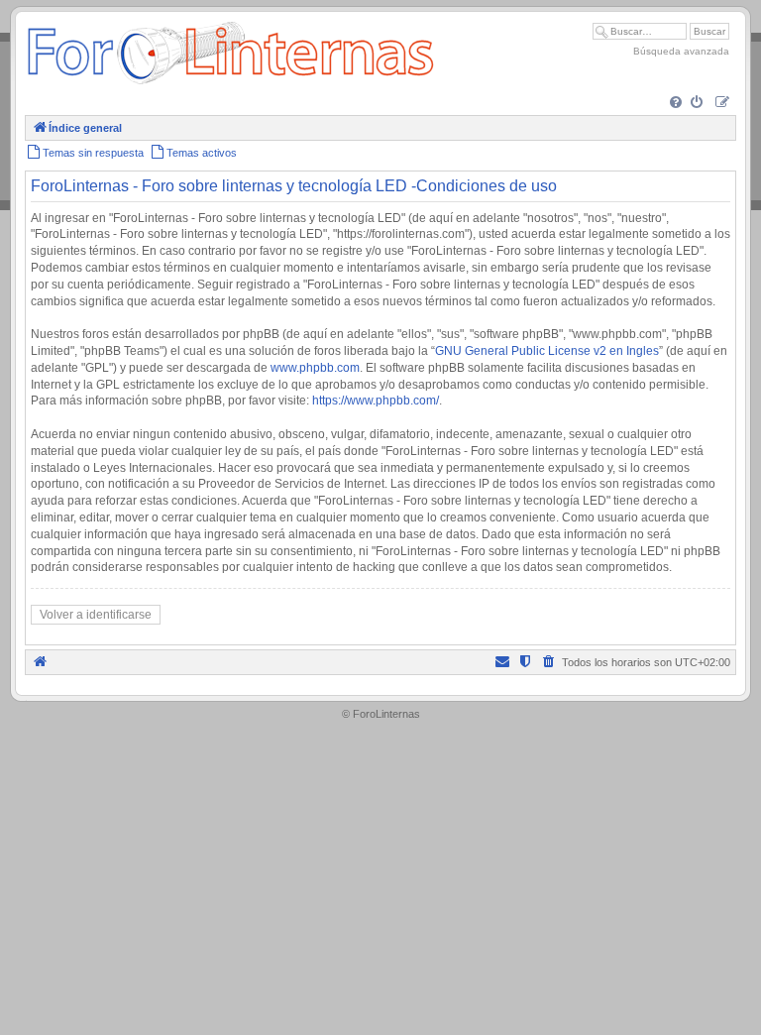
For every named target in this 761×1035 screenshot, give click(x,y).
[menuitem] (677, 103)
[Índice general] (230, 83)
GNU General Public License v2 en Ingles (547, 351)
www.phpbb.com (315, 368)
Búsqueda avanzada (681, 51)
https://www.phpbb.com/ (375, 400)
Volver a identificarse (96, 615)
